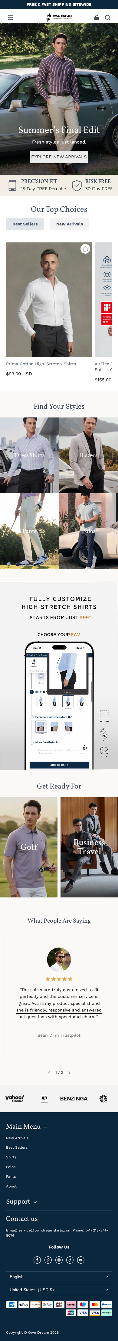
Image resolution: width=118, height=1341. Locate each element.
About (11, 1186)
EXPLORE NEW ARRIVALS (59, 157)
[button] (10, 17)
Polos (10, 1167)
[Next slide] (69, 1072)
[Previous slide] (49, 1072)
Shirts (11, 1157)
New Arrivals (17, 1138)
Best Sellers (17, 1147)
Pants (11, 1176)
